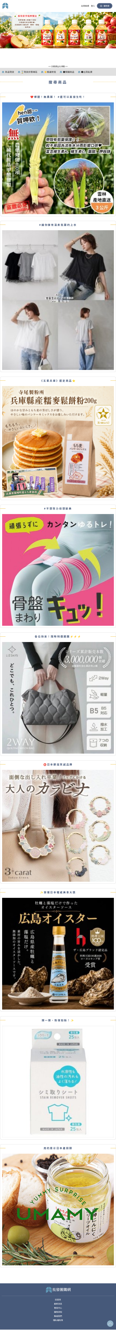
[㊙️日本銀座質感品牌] (58, 825)
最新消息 (58, 1303)
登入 (93, 5)
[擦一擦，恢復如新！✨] (58, 1081)
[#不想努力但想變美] (58, 569)
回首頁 (58, 1299)
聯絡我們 (58, 1316)
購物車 (106, 5)
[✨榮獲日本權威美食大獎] (58, 953)
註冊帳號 (85, 5)
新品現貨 (9, 72)
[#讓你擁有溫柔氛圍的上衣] (58, 300)
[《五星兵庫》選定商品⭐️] (58, 442)
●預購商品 (68, 72)
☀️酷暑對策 (50, 72)
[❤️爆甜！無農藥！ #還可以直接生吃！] (58, 158)
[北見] (58, 30)
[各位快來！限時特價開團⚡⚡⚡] (58, 697)
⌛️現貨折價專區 (29, 72)
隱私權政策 (58, 1320)
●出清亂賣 (86, 72)
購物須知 (58, 1311)
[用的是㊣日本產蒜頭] (58, 1209)
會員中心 (58, 1307)
